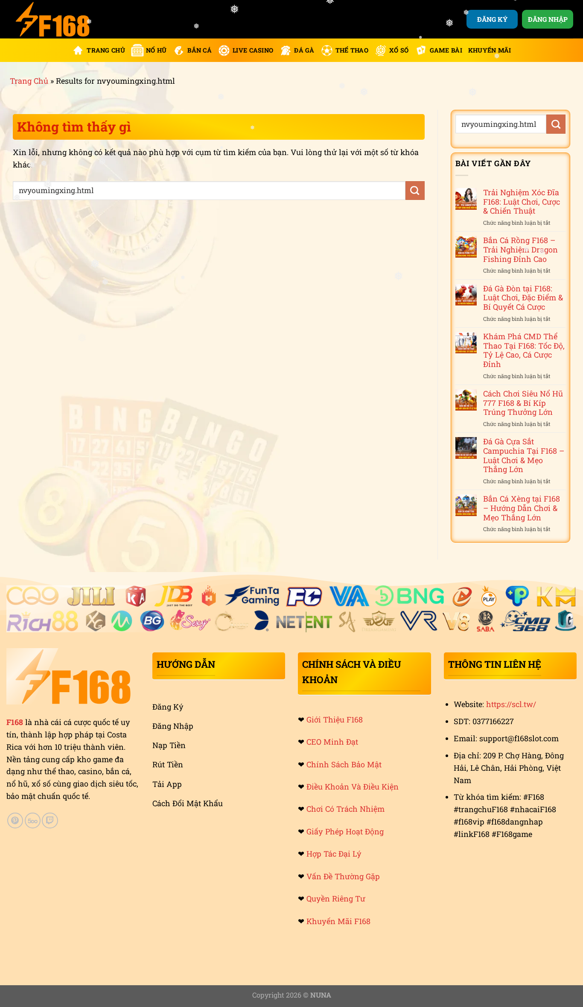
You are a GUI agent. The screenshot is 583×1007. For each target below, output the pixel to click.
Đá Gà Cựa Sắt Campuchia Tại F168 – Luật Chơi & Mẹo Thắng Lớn (523, 455)
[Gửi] (415, 190)
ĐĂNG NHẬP (548, 19)
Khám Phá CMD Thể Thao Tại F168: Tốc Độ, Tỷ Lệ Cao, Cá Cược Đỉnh (524, 350)
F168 (14, 722)
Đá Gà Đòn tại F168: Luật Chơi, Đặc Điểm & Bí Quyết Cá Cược (523, 298)
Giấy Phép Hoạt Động (345, 831)
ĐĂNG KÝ (492, 19)
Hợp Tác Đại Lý (333, 853)
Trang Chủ (106, 50)
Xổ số (398, 50)
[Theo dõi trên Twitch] (50, 820)
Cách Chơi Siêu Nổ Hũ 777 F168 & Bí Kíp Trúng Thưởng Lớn (523, 403)
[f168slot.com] (52, 19)
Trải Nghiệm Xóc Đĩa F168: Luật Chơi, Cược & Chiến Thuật (521, 202)
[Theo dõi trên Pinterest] (15, 820)
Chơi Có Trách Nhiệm (345, 809)
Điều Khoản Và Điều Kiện (352, 786)
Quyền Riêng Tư (335, 898)
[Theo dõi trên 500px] (33, 820)
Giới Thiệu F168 (334, 719)
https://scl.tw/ (511, 704)
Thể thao (351, 50)
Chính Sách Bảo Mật (344, 764)
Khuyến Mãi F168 (338, 921)
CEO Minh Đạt (332, 742)
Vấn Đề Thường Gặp (343, 876)
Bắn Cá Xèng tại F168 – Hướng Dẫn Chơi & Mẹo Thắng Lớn (521, 508)
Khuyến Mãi (489, 50)
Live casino (253, 50)
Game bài (446, 50)
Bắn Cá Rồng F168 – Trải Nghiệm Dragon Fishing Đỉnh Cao (520, 250)
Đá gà (304, 50)
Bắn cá (199, 50)
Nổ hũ (156, 50)
